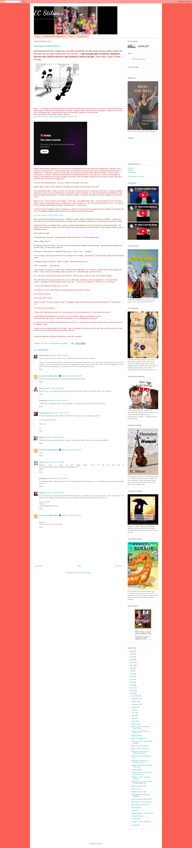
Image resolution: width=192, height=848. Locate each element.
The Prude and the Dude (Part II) (141, 799)
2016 (132, 679)
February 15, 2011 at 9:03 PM (53, 493)
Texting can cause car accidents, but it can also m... (142, 773)
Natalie (41, 437)
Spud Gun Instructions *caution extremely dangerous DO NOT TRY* (56, 116)
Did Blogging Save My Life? (140, 805)
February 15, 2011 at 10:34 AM (71, 376)
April (133, 718)
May (133, 716)
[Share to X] (80, 343)
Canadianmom (44, 413)
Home (37, 36)
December (135, 696)
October (134, 701)
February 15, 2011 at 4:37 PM (71, 450)
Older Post (118, 566)
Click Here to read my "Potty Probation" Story (48, 215)
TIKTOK (130, 170)
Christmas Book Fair (137, 816)
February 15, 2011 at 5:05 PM (54, 462)
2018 (132, 674)
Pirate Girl (134, 810)
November (135, 699)
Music (71, 36)
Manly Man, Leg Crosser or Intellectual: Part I (140, 761)
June (133, 713)
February (135, 724)
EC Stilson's (48, 13)
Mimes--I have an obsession (140, 749)
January (134, 825)
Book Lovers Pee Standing (139, 746)
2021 (132, 665)
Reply (41, 369)
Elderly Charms (136, 807)
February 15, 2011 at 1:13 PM (57, 400)
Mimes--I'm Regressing (138, 738)
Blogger (99, 843)
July (133, 710)
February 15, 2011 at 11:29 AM (53, 388)
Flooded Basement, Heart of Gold (142, 813)
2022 (132, 662)
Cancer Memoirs (82, 36)
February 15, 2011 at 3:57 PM (59, 413)
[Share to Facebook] (82, 343)
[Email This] (76, 343)
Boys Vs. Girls (136, 789)
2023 (132, 659)
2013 (132, 688)
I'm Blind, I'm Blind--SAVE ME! (141, 822)
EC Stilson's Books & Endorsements (54, 36)
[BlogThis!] (78, 343)
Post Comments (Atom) (83, 572)
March (134, 721)
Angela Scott (43, 355)
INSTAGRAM (132, 172)
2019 (132, 671)
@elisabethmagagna (138, 59)
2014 (132, 685)
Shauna (41, 462)
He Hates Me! (135, 819)
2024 (132, 657)
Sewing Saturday (136, 736)
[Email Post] (72, 343)
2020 (132, 668)
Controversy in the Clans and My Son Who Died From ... (141, 782)
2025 (132, 654)
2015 (132, 682)
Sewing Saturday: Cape (138, 792)
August (134, 707)
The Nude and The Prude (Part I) (141, 802)
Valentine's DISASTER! (138, 786)
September (135, 704)
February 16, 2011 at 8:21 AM (71, 515)
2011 (132, 693)
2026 (132, 651)
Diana (41, 388)
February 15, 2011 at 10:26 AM (58, 355)
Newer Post (39, 566)
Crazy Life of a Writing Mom (48, 376)
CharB (41, 493)
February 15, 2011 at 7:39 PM (57, 478)
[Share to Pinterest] (84, 343)
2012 (132, 690)
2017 (132, 676)
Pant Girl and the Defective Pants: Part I (140, 732)
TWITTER (131, 168)
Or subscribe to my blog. (136, 176)
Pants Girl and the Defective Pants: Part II (140, 727)
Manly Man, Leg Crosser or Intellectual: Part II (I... (140, 752)
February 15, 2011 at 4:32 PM (53, 437)
